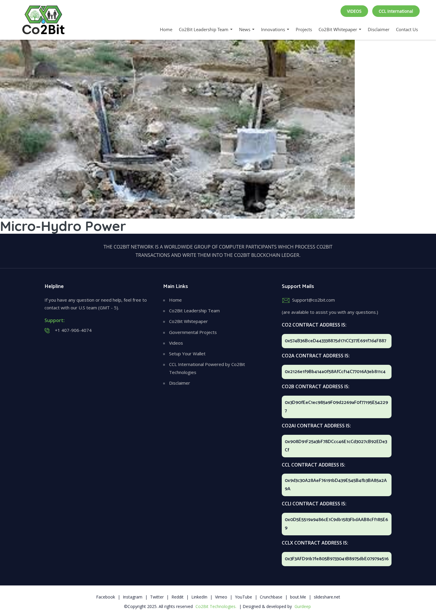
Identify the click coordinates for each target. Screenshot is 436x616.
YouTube (243, 597)
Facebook (105, 597)
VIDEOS (354, 11)
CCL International (396, 11)
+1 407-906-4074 (73, 330)
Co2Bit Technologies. (215, 606)
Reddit (177, 597)
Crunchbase (271, 597)
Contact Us (407, 29)
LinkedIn (199, 597)
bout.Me (298, 597)
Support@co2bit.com (313, 300)
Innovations (273, 29)
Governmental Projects (193, 332)
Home (166, 29)
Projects (304, 29)
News (245, 29)
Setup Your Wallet (187, 353)
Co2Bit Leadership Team (204, 29)
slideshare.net (327, 597)
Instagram (132, 597)
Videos (176, 343)
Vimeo (221, 597)
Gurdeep (303, 606)
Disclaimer (378, 29)
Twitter (157, 597)
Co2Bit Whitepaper (338, 29)
